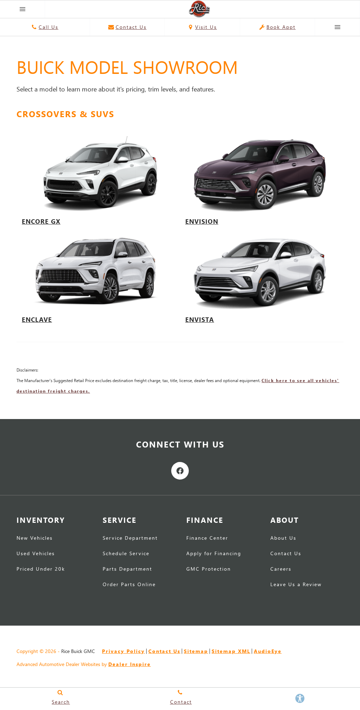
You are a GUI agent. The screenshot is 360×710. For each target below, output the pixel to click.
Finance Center (207, 538)
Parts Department (127, 569)
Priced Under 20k (41, 569)
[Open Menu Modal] (22, 9)
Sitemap (196, 651)
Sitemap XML (231, 651)
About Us (283, 538)
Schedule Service (126, 554)
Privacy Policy (123, 651)
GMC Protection (208, 569)
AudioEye (268, 651)
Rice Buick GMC (78, 651)
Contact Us (285, 554)
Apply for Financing (213, 554)
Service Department (130, 538)
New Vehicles (35, 538)
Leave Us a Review (296, 585)
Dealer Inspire (129, 664)
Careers (280, 569)
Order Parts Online (129, 585)
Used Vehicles (36, 554)
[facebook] (180, 471)
